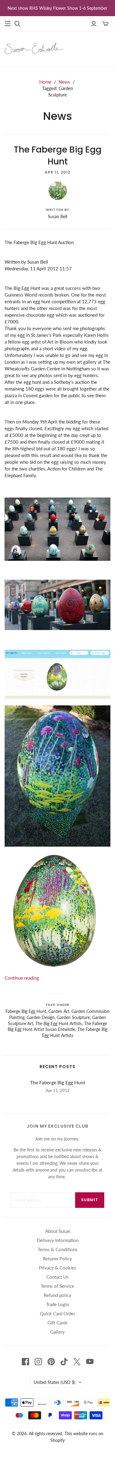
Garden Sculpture (73, 1017)
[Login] (93, 23)
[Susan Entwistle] (34, 47)
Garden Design (41, 1017)
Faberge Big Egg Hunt (26, 1011)
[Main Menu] (8, 24)
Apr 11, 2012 (57, 172)
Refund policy (57, 1295)
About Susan (57, 1231)
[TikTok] (64, 1361)
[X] (77, 1361)
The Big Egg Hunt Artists (58, 1023)
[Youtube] (90, 1361)
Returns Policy (57, 1258)
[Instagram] (38, 1361)
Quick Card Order (57, 1313)
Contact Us (57, 1277)
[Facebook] (25, 1361)
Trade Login (57, 1304)
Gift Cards (58, 1322)
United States (54, 1382)
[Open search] (17, 24)
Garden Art (58, 1011)
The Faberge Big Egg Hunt (58, 155)
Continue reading (22, 978)
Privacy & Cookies (57, 1267)
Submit (89, 1200)
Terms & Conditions (58, 1249)
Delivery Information (58, 1240)
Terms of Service (57, 1286)
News (64, 82)
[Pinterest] (51, 1361)
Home (45, 82)
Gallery (57, 1331)
